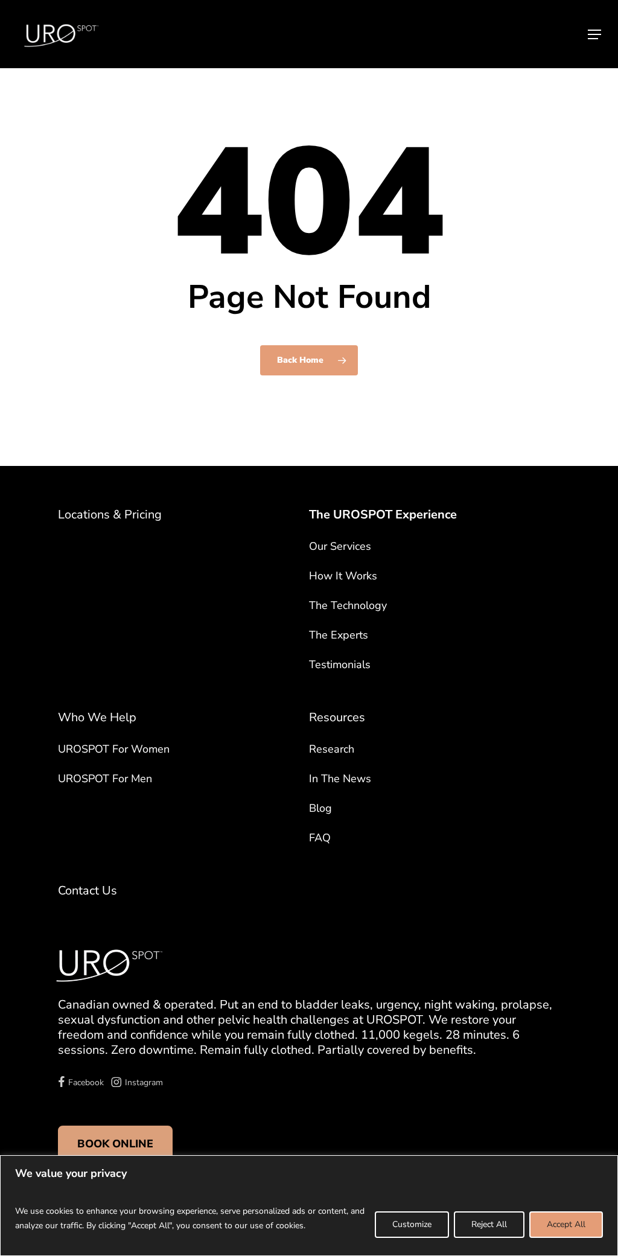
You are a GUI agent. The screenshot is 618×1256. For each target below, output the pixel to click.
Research (331, 749)
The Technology (348, 605)
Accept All (566, 1224)
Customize (412, 1224)
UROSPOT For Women (114, 749)
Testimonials (340, 664)
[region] (309, 1205)
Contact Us (87, 890)
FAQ (320, 837)
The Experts (338, 635)
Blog (320, 808)
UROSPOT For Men (105, 778)
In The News (340, 778)
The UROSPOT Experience (383, 514)
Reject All (489, 1224)
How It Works (343, 576)
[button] (594, 34)
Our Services (340, 546)
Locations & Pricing (110, 514)
